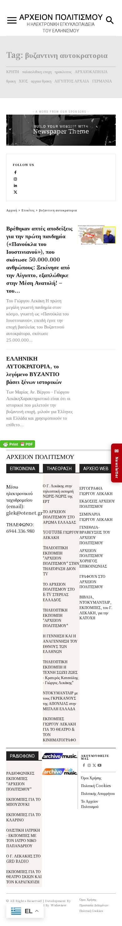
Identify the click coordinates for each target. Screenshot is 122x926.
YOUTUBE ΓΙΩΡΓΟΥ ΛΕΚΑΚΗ (61, 534)
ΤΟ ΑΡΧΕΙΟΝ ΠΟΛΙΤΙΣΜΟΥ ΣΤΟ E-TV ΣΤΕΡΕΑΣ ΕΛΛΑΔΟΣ (59, 591)
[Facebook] (15, 172)
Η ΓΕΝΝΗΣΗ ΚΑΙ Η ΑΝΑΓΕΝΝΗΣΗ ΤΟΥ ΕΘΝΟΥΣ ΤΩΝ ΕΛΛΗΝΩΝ (60, 643)
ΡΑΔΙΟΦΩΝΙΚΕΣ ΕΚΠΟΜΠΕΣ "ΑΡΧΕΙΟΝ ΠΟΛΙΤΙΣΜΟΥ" (20, 780)
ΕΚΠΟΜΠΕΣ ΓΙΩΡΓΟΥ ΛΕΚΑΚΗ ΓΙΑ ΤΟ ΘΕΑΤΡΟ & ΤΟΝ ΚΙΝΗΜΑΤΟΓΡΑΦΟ (59, 729)
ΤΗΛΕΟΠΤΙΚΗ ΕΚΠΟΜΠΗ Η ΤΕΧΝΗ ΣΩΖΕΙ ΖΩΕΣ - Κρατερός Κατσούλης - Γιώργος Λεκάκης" (60, 672)
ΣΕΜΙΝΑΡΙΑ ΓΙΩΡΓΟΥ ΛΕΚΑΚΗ (96, 516)
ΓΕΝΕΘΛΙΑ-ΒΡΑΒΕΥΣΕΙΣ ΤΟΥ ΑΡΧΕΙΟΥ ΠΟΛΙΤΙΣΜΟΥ (94, 534)
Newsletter (116, 463)
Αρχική (11, 210)
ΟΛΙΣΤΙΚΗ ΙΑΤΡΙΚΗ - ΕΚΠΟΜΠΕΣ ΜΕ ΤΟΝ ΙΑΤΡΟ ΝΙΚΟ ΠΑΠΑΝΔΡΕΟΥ (23, 837)
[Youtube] (99, 765)
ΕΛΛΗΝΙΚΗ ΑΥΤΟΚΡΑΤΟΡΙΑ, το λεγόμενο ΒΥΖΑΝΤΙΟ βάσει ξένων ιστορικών (34, 369)
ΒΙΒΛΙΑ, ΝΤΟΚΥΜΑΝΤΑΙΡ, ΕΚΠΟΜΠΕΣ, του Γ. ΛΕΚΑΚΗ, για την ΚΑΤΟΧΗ (95, 607)
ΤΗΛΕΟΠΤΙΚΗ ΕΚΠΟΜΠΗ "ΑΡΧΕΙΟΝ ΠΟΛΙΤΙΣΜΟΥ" (55, 617)
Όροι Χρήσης (91, 777)
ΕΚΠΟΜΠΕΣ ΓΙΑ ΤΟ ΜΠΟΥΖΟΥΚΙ (23, 801)
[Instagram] (15, 178)
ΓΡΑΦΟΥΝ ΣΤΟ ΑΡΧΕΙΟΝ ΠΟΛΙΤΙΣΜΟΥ (92, 581)
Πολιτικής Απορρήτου (98, 793)
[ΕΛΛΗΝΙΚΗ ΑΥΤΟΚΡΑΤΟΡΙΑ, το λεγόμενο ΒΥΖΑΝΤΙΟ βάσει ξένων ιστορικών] (97, 365)
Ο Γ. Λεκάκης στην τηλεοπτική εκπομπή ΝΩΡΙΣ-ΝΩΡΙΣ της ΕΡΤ (58, 493)
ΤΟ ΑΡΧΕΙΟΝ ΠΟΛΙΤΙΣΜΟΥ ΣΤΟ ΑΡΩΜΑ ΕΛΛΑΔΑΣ (59, 517)
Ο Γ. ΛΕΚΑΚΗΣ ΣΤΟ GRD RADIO (23, 858)
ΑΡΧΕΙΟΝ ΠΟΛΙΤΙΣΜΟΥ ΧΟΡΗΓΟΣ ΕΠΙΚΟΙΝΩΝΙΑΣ (93, 558)
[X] (15, 191)
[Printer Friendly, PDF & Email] (17, 446)
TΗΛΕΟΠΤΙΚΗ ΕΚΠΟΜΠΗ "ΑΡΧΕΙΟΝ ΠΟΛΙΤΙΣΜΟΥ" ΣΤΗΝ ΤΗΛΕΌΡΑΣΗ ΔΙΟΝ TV (61, 560)
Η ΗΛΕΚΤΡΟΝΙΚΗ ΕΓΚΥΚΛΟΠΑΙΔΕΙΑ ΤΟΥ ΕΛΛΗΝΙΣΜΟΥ (61, 27)
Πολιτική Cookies (96, 785)
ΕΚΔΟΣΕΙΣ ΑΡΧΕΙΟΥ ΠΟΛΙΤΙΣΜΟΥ (97, 503)
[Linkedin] (15, 185)
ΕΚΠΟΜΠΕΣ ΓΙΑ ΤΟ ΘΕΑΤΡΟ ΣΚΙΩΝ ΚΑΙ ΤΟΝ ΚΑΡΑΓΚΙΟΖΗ (24, 877)
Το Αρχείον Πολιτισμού (90, 803)
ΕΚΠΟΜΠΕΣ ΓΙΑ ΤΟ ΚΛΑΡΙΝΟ (23, 817)
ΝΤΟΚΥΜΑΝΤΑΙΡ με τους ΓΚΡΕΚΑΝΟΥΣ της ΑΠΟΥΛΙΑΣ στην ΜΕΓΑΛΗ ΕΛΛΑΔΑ (60, 700)
